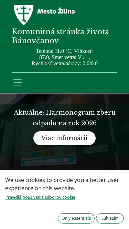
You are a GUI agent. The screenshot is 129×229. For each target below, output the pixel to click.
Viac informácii (64, 138)
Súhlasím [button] (110, 218)
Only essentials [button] (76, 218)
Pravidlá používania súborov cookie (40, 197)
